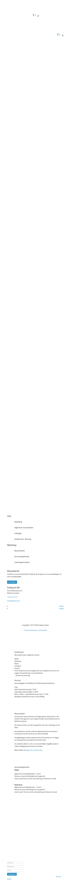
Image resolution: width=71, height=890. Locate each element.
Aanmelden (12, 582)
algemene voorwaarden (34, 750)
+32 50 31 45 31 (12, 597)
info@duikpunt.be (13, 601)
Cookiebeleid (42, 630)
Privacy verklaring (30, 630)
